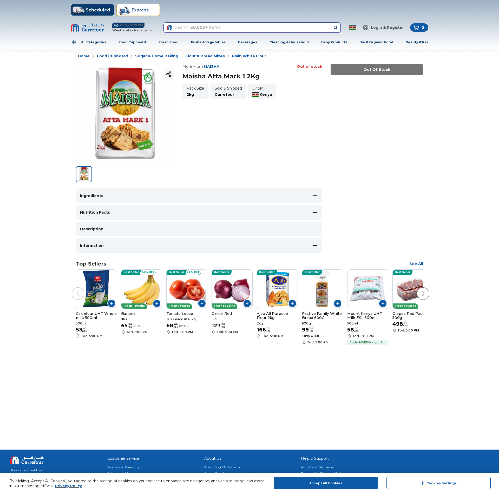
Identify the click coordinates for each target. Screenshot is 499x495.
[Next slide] (418, 288)
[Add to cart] (111, 303)
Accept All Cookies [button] (325, 483)
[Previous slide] (73, 288)
